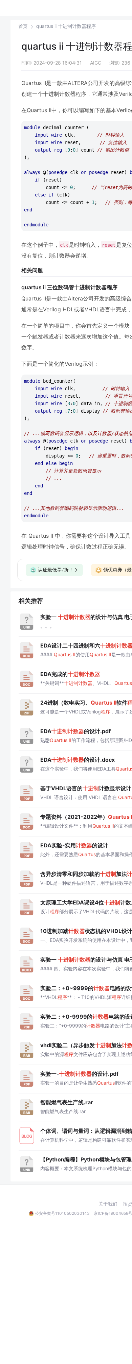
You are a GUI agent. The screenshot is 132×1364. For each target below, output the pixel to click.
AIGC (95, 63)
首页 (23, 26)
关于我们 (107, 1204)
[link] (23, 26)
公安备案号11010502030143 (62, 1213)
